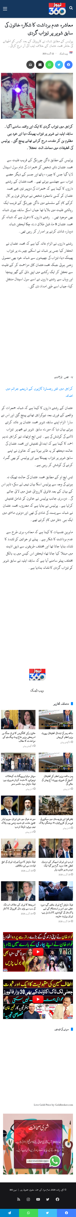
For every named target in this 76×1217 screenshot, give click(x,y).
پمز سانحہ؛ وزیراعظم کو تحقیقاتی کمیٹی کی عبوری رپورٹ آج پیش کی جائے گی (57, 780)
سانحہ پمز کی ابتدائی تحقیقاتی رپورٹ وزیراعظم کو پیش (57, 735)
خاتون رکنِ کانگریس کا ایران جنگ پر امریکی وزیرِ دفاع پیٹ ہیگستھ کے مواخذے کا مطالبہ (18, 737)
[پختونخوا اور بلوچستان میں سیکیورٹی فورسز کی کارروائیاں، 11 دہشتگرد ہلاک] (56, 805)
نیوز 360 (13, 1189)
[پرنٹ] (30, 65)
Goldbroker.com (64, 1105)
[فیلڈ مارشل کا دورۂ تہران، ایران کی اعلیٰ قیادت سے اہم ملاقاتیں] (18, 848)
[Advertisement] (38, 333)
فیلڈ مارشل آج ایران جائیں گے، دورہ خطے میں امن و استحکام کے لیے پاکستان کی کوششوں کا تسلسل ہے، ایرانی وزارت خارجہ (57, 910)
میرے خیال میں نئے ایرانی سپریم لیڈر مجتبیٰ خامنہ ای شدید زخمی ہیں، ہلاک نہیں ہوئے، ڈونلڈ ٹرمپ (18, 823)
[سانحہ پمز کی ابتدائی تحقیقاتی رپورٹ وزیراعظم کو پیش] (56, 719)
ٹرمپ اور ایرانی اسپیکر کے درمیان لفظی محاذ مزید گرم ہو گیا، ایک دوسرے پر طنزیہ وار (57, 865)
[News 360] (57, 9)
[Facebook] (68, 65)
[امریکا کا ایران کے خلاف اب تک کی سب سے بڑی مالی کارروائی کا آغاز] (18, 891)
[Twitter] (59, 65)
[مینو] (5, 10)
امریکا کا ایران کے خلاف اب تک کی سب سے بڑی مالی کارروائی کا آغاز (19, 906)
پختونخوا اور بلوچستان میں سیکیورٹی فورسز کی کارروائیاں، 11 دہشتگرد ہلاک (56, 821)
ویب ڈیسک (63, 54)
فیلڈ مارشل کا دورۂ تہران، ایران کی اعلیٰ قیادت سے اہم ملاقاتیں (18, 863)
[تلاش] (71, 10)
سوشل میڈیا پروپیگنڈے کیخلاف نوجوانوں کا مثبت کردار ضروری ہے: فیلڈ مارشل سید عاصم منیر (19, 780)
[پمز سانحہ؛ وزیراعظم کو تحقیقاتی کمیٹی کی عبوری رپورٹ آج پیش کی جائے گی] (56, 762)
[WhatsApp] (49, 65)
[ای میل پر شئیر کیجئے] (40, 65)
